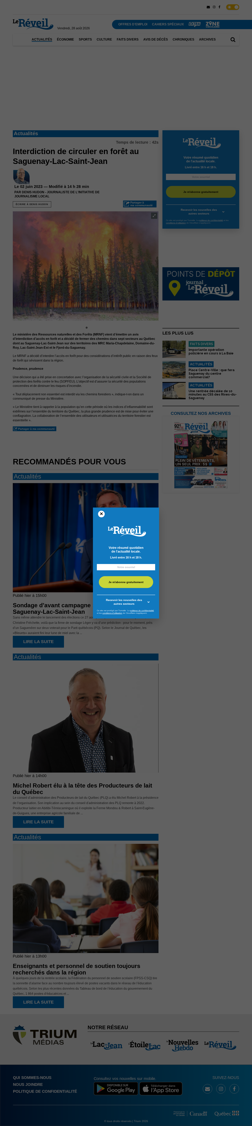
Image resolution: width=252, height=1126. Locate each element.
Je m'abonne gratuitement (126, 582)
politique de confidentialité (142, 610)
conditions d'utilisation (112, 613)
